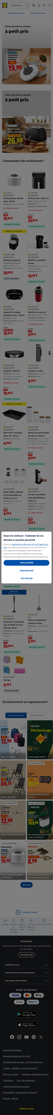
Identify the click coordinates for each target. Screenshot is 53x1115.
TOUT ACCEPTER (26, 563)
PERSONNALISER (26, 570)
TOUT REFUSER (27, 578)
